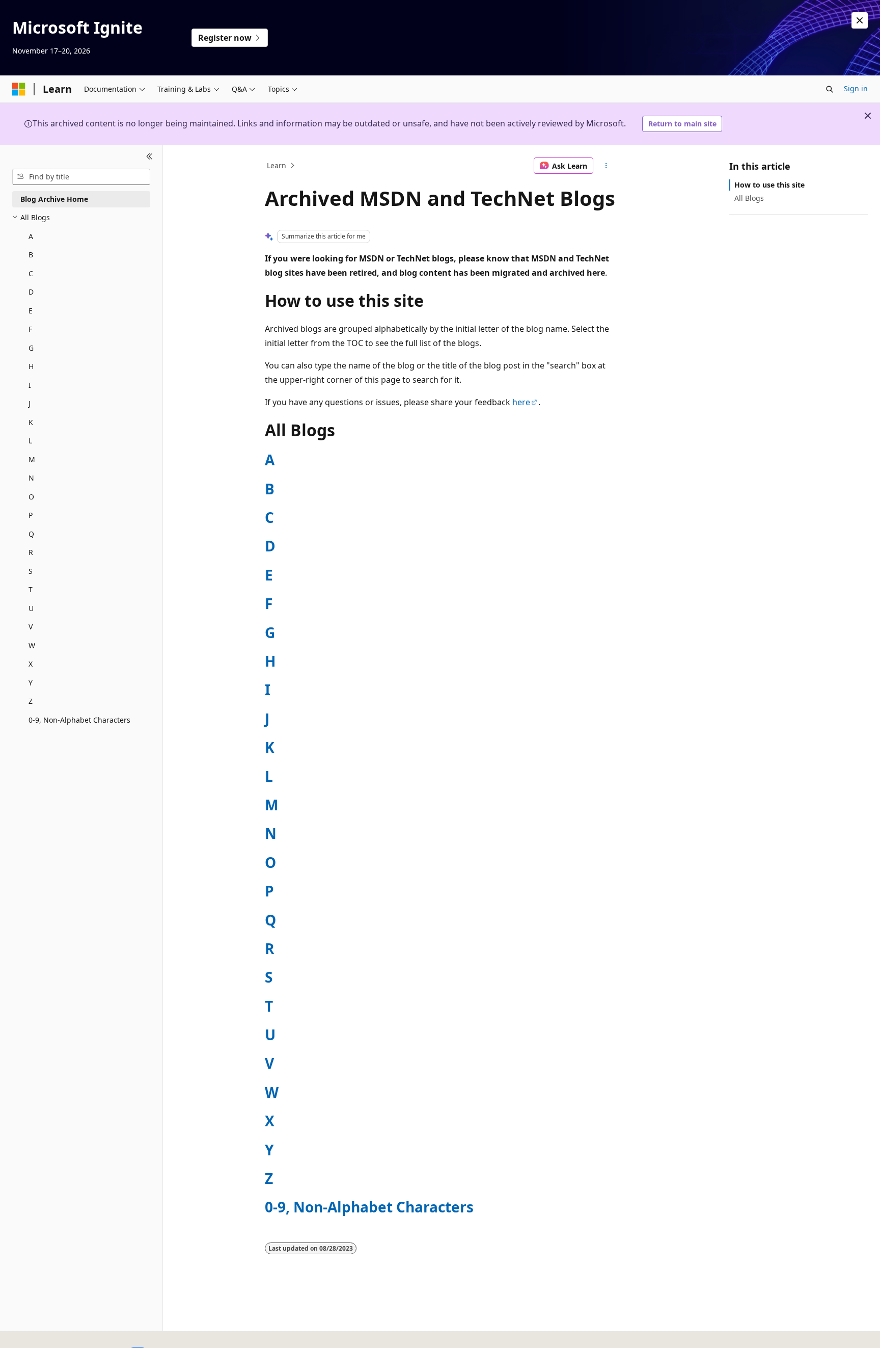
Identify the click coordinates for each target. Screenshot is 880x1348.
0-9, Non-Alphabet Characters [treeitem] (79, 720)
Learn (276, 165)
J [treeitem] (30, 403)
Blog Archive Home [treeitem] (54, 199)
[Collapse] (149, 157)
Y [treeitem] (31, 683)
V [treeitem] (31, 626)
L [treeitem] (30, 440)
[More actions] (606, 165)
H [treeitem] (31, 366)
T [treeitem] (31, 589)
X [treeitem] (31, 664)
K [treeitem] (31, 422)
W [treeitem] (32, 645)
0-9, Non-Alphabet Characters (369, 1207)
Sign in (856, 88)
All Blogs (749, 198)
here (521, 402)
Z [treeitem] (31, 701)
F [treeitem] (30, 329)
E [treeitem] (31, 310)
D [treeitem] (31, 292)
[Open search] (829, 89)
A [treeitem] (31, 236)
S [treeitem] (31, 571)
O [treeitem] (31, 496)
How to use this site (769, 185)
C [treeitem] (31, 273)
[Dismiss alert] (859, 20)
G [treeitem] (31, 348)
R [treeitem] (31, 552)
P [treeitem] (31, 515)
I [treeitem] (30, 385)
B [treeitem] (31, 254)
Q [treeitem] (31, 534)
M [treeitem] (32, 459)
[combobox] (81, 177)
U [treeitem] (31, 608)
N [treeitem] (31, 478)
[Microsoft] (18, 89)
